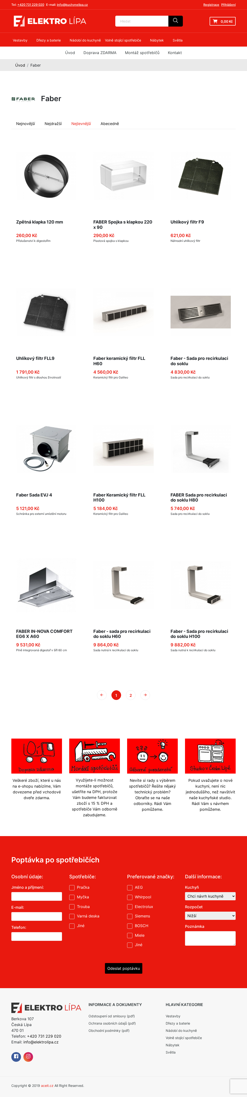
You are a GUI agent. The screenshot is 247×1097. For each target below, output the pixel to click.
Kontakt (175, 52)
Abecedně (110, 123)
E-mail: (17, 907)
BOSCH (141, 925)
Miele (139, 935)
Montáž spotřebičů (142, 52)
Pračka (83, 887)
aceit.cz (47, 1085)
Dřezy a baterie (178, 1023)
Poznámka (194, 926)
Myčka (83, 896)
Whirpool (143, 896)
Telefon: (18, 927)
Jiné (80, 925)
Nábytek (172, 1045)
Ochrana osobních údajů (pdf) (112, 1023)
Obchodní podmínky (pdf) (109, 1030)
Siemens (142, 916)
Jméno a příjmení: (27, 887)
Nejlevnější (81, 123)
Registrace (211, 5)
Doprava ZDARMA (100, 52)
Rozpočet (194, 906)
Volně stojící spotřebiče (184, 1038)
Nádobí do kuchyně (181, 1030)
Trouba (83, 906)
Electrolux (144, 906)
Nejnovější (25, 123)
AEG (139, 887)
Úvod (70, 52)
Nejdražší (53, 123)
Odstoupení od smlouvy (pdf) (112, 1016)
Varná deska (88, 916)
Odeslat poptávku (123, 968)
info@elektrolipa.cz (41, 1042)
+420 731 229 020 (30, 5)
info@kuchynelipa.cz (72, 5)
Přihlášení (228, 5)
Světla (171, 1052)
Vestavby (173, 1016)
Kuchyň (192, 887)
